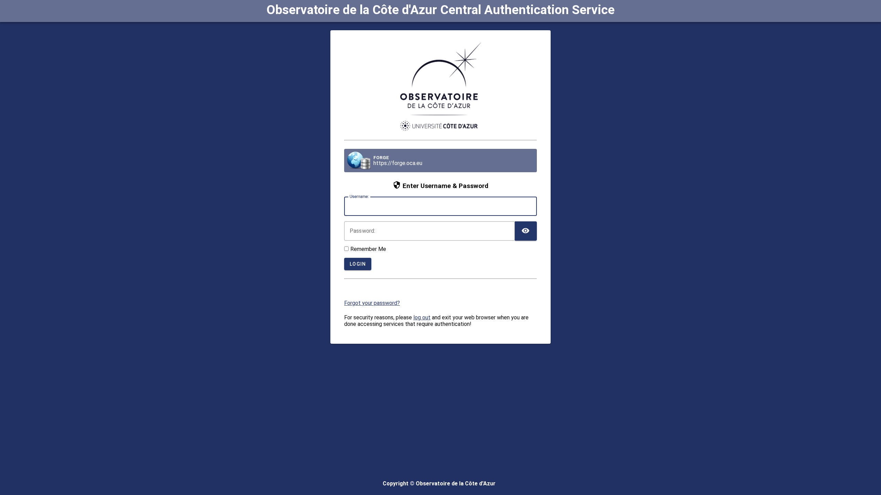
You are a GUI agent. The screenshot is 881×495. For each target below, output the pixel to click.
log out (422, 317)
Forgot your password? (372, 303)
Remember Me (368, 249)
